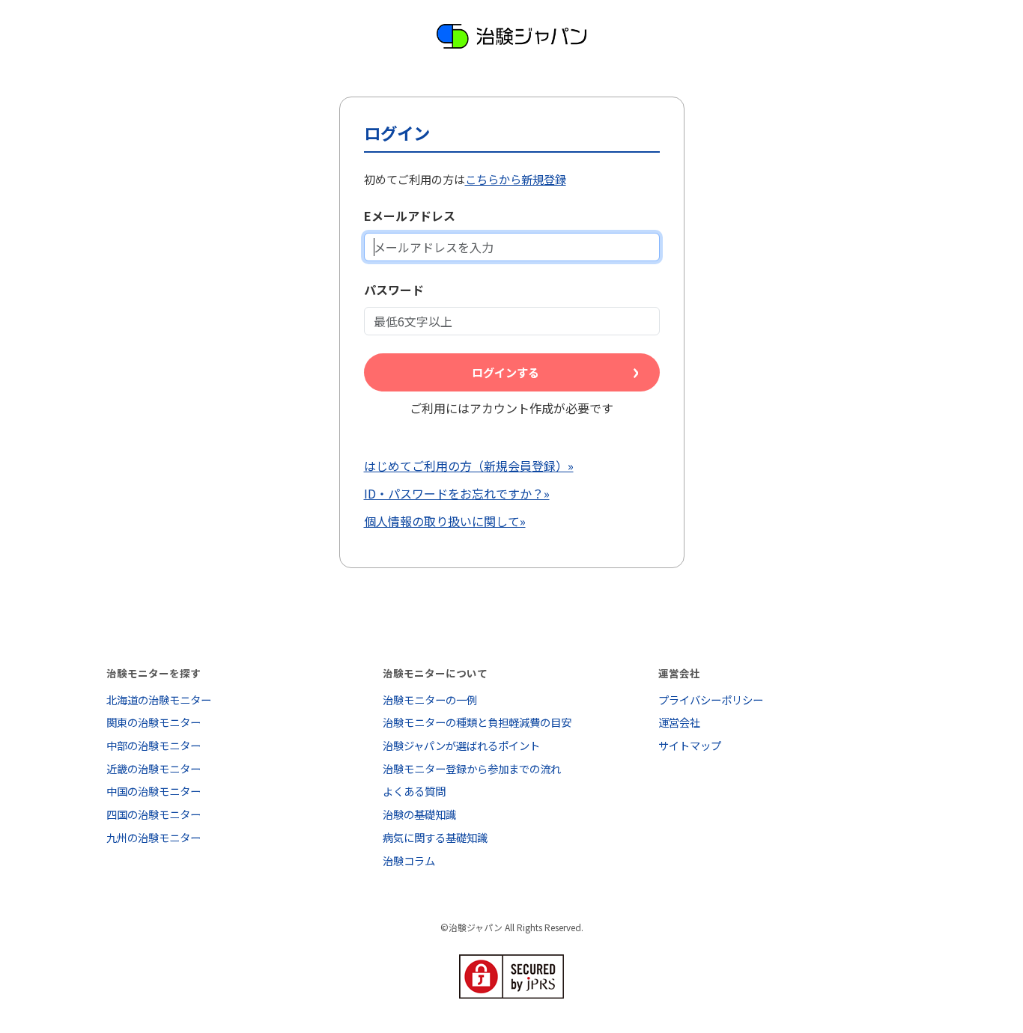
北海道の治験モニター (158, 699)
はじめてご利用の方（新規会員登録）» (469, 466)
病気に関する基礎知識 (435, 837)
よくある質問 (414, 791)
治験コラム (409, 860)
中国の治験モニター (153, 791)
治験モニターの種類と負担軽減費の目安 (477, 722)
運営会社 (679, 722)
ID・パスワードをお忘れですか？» (457, 493)
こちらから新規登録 (515, 179)
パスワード (394, 290)
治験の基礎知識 (419, 814)
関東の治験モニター (153, 722)
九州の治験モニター (153, 837)
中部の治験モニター (153, 745)
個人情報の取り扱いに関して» (445, 521)
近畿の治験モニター (153, 768)
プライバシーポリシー (710, 699)
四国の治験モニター (153, 814)
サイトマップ (689, 745)
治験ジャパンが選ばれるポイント (461, 745)
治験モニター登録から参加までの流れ (472, 768)
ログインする (505, 372)
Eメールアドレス (409, 216)
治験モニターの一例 (430, 699)
